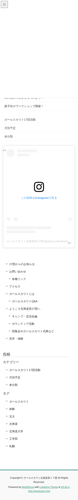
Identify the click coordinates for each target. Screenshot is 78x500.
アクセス (14, 286)
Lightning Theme (49, 487)
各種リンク (19, 279)
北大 (12, 416)
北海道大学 (16, 431)
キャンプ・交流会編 (24, 316)
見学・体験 (16, 338)
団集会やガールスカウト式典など (34, 331)
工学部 (13, 438)
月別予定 (10, 128)
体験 (12, 409)
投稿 (6, 354)
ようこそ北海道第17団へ (24, 308)
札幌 (12, 446)
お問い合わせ (17, 271)
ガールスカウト (19, 401)
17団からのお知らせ (22, 264)
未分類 (8, 136)
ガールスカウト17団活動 (20, 119)
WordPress (28, 487)
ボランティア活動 (23, 323)
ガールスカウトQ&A (24, 301)
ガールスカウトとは (21, 293)
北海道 (13, 423)
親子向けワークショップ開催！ (24, 106)
